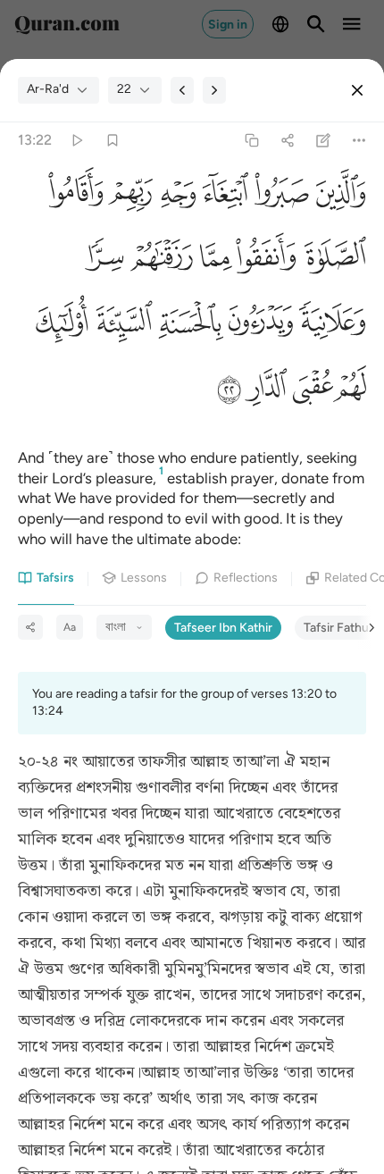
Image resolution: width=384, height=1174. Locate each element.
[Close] (357, 90)
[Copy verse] (251, 139)
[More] (359, 139)
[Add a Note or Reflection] (323, 139)
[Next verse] (214, 90)
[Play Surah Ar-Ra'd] (76, 139)
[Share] (287, 139)
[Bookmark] (112, 139)
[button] (337, 196)
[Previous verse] (182, 90)
